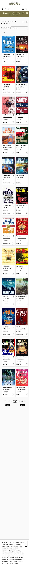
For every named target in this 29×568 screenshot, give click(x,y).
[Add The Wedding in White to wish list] (27, 62)
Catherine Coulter (8, 117)
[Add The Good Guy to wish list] (27, 183)
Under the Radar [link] (20, 296)
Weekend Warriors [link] (7, 206)
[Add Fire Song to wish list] (27, 243)
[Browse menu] (26, 9)
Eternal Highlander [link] (21, 85)
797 (11, 401)
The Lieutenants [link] (20, 115)
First (8, 405)
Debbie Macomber (8, 147)
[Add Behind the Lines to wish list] (27, 153)
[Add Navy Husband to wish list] (13, 153)
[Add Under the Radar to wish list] (27, 304)
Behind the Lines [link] (21, 145)
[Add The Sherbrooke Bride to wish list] (13, 122)
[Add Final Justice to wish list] (13, 364)
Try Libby (5, 13)
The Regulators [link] (7, 175)
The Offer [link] (18, 327)
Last (22, 405)
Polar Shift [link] (5, 327)
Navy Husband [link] (7, 145)
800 (22, 401)
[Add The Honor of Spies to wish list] (27, 213)
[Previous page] (5, 401)
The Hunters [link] (19, 266)
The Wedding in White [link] (21, 54)
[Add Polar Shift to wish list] (13, 334)
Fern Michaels (7, 56)
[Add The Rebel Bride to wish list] (27, 395)
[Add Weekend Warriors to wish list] (13, 213)
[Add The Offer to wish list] (27, 334)
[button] (23, 22)
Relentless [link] (5, 296)
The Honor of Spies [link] (21, 206)
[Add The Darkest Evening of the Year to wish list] (27, 364)
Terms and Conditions (8, 544)
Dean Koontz (20, 177)
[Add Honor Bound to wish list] (13, 243)
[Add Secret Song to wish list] (13, 274)
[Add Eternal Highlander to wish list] (27, 92)
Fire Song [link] (19, 236)
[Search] (2, 9)
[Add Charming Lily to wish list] (13, 62)
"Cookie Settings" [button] (13, 557)
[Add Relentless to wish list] (13, 304)
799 (18, 401)
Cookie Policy (14, 563)
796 (8, 401)
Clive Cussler (7, 329)
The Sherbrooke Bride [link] (7, 115)
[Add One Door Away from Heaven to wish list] (13, 395)
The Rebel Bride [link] (20, 387)
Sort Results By (5, 28)
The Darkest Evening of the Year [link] (21, 357)
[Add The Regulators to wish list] (13, 183)
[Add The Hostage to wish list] (13, 92)
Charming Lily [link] (6, 54)
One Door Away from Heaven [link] (7, 387)
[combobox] (11, 9)
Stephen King (7, 177)
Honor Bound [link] (6, 236)
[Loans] (23, 9)
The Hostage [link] (6, 85)
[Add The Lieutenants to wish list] (27, 122)
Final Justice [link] (6, 357)
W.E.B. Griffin (7, 86)
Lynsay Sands (21, 86)
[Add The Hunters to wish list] (27, 274)
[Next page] (25, 401)
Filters (4, 32)
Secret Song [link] (6, 266)
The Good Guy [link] (20, 175)
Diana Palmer (21, 56)
